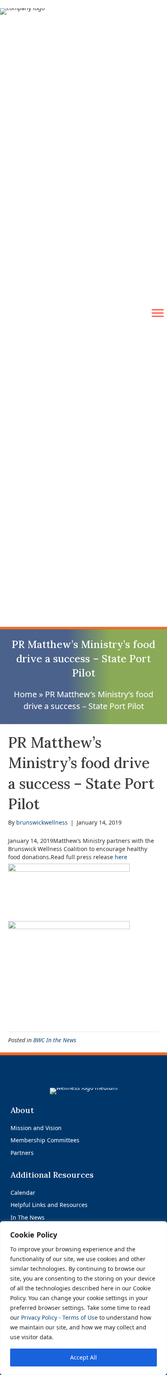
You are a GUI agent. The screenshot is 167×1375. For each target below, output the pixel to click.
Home (25, 694)
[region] (83, 1298)
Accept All (83, 1357)
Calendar (23, 1192)
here (121, 857)
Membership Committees (45, 1140)
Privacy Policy (39, 1317)
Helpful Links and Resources (49, 1205)
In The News (28, 1217)
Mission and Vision (36, 1128)
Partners (22, 1153)
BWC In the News (54, 1040)
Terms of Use (80, 1317)
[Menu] (157, 313)
